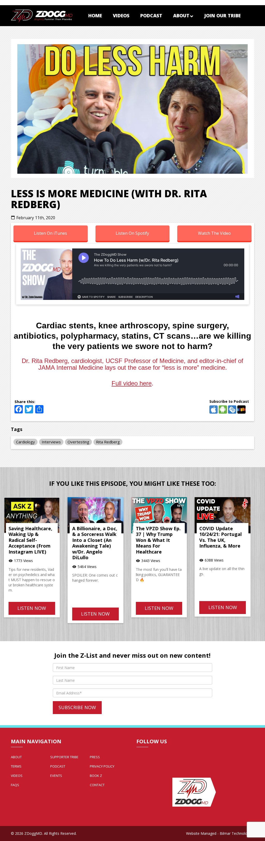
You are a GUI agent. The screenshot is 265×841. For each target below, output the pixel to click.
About (181, 15)
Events (56, 775)
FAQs (15, 785)
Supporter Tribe (64, 757)
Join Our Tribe (222, 15)
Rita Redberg (108, 441)
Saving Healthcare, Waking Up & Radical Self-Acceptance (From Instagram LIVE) (30, 540)
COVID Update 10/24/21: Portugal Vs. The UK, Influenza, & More (220, 537)
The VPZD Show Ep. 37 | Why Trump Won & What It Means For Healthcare (158, 540)
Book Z (96, 775)
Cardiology (25, 441)
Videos (121, 15)
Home (95, 15)
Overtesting (78, 441)
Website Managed (201, 833)
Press (95, 757)
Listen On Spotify (132, 233)
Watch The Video (214, 233)
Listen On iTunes (50, 233)
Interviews (51, 441)
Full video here (132, 383)
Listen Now (31, 608)
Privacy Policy (102, 766)
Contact (97, 785)
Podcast (151, 15)
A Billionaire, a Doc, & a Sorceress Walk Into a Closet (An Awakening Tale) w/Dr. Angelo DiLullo (94, 543)
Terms (16, 766)
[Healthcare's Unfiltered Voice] (41, 15)
